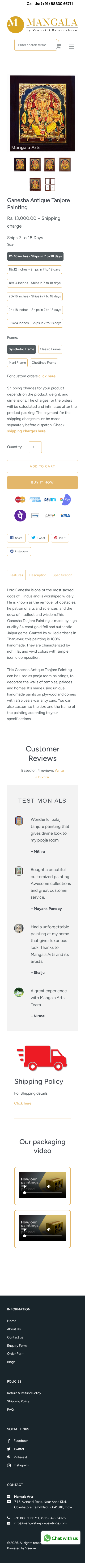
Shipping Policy (18, 1401)
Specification (62, 575)
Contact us (15, 1337)
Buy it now (42, 482)
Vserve (30, 1548)
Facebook (21, 1441)
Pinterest (20, 1457)
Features (16, 575)
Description (38, 575)
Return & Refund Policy (24, 1393)
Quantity (14, 447)
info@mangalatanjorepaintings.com (40, 1523)
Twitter (19, 1449)
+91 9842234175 (53, 1518)
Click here (22, 1103)
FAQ (10, 1410)
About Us (14, 1329)
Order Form (15, 1354)
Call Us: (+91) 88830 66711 (50, 3)
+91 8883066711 (26, 1518)
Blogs (11, 1362)
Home (11, 1321)
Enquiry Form (17, 1346)
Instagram (21, 1465)
